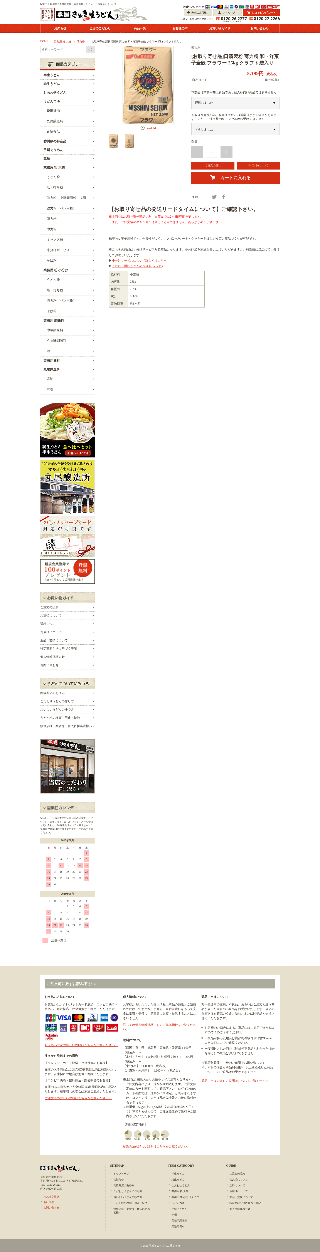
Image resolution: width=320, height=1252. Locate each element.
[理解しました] (235, 103)
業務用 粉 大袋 (180, 1191)
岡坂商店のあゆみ (52, 693)
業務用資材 (178, 1226)
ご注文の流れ (213, 165)
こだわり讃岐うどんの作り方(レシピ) (137, 266)
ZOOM (151, 127)
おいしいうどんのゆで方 (57, 709)
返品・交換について (54, 640)
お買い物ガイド (220, 28)
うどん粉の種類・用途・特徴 (60, 717)
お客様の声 (180, 28)
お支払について (51, 615)
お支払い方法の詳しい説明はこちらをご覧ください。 (81, 1045)
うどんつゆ (178, 1203)
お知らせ (60, 28)
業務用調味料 (179, 1220)
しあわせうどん (181, 1185)
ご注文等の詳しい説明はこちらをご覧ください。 (78, 1098)
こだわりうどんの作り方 (57, 701)
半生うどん (178, 1173)
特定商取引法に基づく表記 (58, 648)
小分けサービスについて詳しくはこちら (139, 260)
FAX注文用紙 (51, 1196)
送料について (49, 623)
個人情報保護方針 (52, 657)
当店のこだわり (100, 28)
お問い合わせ (260, 28)
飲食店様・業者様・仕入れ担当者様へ (66, 726)
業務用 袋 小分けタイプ (185, 1197)
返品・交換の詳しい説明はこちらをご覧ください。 (236, 1080)
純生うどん (178, 1179)
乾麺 (174, 1214)
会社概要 (49, 1202)
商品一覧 (140, 28)
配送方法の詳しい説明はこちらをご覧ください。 (156, 1146)
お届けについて (51, 632)
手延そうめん (179, 1208)
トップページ (121, 1173)
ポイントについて (258, 165)
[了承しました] (235, 129)
